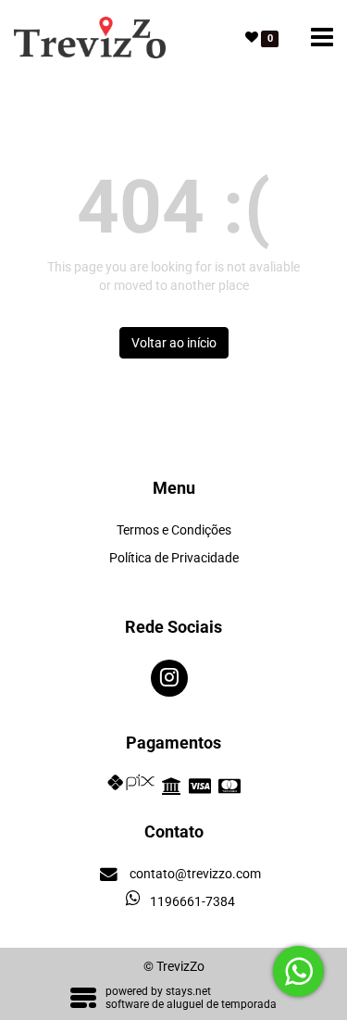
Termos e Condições (174, 530)
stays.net (188, 991)
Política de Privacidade (174, 557)
